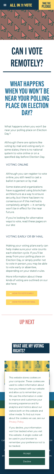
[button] (5, 5)
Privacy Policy (16, 421)
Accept (27, 453)
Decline (27, 461)
